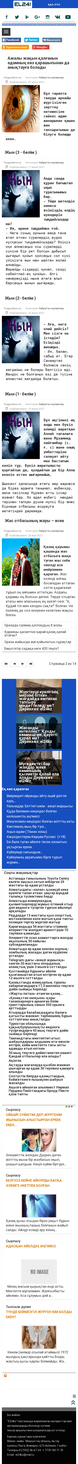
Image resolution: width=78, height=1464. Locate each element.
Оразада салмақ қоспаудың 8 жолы (33, 625)
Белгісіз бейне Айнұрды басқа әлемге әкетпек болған (34, 1183)
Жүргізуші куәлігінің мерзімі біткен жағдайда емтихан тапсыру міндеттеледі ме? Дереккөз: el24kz (38, 700)
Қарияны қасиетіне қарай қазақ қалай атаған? (35, 633)
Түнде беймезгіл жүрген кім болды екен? (39, 1314)
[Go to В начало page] (6, 664)
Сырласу (13, 1110)
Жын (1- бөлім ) (20, 394)
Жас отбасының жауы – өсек (35, 520)
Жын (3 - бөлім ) (21, 152)
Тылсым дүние (18, 1307)
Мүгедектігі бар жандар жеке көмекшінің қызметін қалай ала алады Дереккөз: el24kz (39, 772)
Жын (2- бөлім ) (20, 298)
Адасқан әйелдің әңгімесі (31, 1246)
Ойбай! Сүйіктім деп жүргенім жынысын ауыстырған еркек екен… (34, 1120)
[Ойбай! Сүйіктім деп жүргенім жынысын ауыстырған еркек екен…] (39, 1140)
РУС (57, 4)
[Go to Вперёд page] (23, 664)
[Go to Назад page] (14, 664)
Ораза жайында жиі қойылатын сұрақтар (37, 642)
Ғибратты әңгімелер (51, 77)
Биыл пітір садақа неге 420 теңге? (31, 648)
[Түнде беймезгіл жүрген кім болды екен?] (39, 1337)
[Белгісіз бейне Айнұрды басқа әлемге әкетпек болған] (39, 1206)
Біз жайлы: (13, 1414)
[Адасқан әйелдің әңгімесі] (39, 1271)
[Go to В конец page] (31, 664)
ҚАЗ (50, 4)
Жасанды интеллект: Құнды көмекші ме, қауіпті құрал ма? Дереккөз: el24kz (38, 734)
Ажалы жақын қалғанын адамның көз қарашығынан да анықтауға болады (38, 63)
